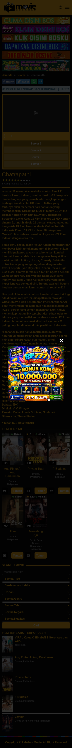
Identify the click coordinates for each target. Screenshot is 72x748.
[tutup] (61, 340)
